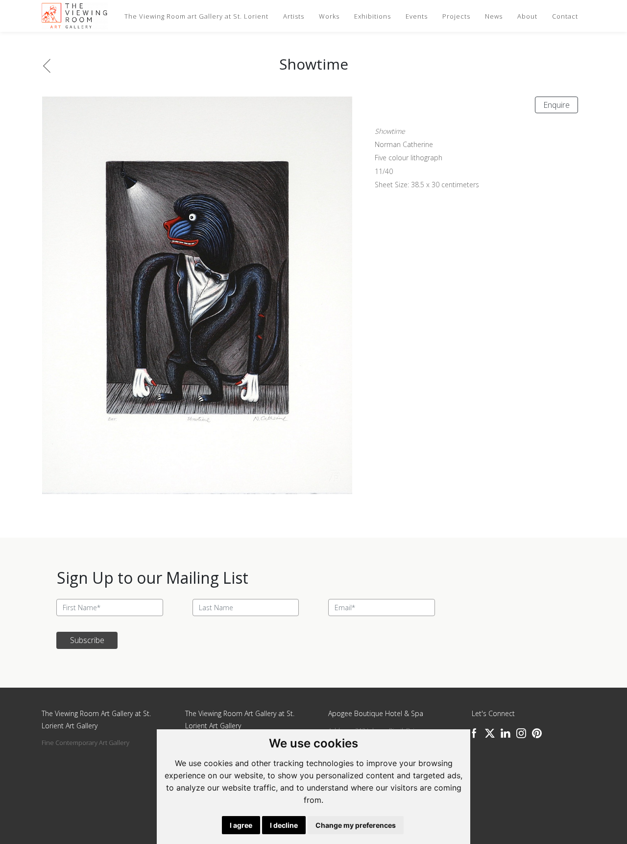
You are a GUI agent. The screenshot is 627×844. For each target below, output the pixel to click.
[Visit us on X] (490, 733)
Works (329, 16)
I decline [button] (284, 825)
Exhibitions (372, 16)
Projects (456, 16)
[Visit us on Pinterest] (537, 733)
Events (417, 16)
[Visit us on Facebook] (474, 733)
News (494, 16)
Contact (565, 16)
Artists (293, 16)
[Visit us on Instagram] (521, 733)
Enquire (556, 104)
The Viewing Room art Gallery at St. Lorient (196, 16)
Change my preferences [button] (355, 825)
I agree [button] (241, 825)
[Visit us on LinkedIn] (505, 733)
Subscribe (87, 640)
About (527, 16)
